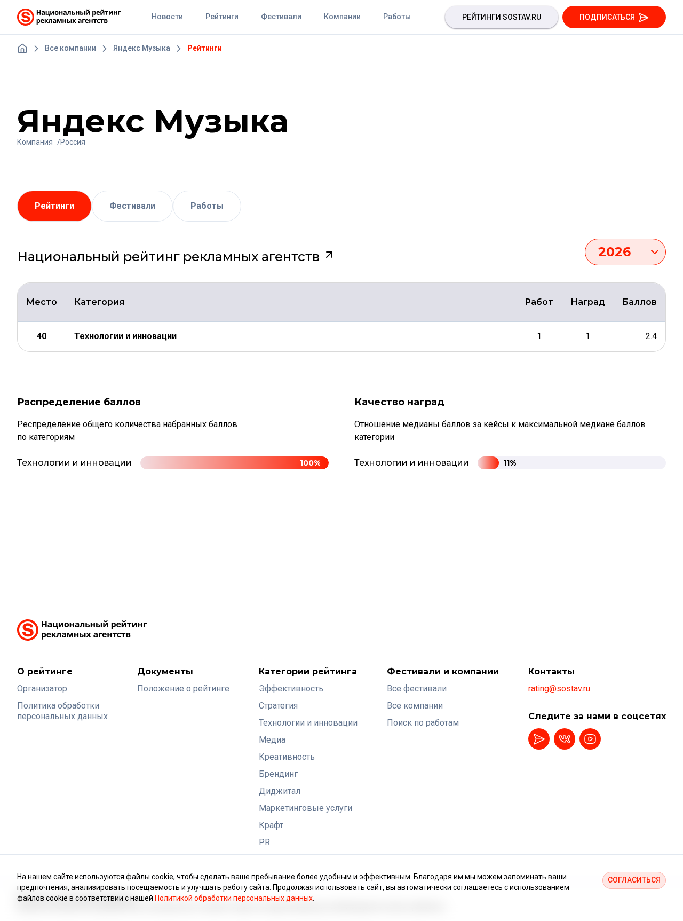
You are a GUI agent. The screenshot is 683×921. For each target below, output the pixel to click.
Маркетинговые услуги (305, 808)
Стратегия (278, 705)
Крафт (271, 825)
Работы (207, 206)
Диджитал (279, 791)
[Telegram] (539, 739)
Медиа (272, 740)
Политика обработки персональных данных (62, 710)
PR (264, 842)
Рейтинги (54, 206)
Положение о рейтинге (183, 688)
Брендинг (278, 774)
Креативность (287, 757)
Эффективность (291, 688)
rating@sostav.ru (559, 688)
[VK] (564, 739)
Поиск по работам (423, 723)
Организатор (42, 688)
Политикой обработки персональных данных (234, 898)
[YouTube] (590, 739)
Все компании (415, 705)
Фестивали (132, 206)
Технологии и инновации (308, 723)
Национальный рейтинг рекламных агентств (170, 256)
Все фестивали (417, 688)
